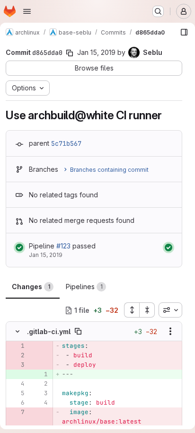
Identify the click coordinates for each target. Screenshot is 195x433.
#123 (63, 246)
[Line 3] (40, 393)
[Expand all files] (131, 310)
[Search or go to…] (158, 11)
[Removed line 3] (17, 365)
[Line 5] (17, 393)
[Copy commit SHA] (69, 53)
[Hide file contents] (17, 331)
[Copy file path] (78, 331)
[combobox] (170, 310)
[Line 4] (17, 384)
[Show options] (170, 331)
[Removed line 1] (17, 346)
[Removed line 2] (17, 355)
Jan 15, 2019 (96, 52)
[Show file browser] (184, 32)
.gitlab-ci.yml (49, 331)
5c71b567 (66, 143)
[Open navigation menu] (27, 11)
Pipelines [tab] (84, 287)
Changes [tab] (31, 287)
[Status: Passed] (19, 247)
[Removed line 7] (17, 412)
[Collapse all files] (147, 310)
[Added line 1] (40, 374)
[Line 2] (40, 384)
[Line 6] (17, 402)
